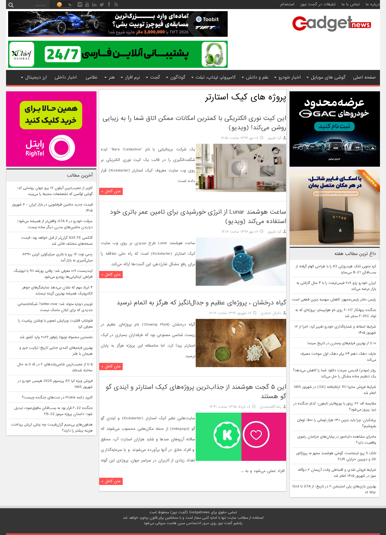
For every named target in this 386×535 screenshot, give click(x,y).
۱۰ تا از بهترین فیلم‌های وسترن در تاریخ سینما (342, 343)
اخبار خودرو (290, 77)
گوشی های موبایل (328, 77)
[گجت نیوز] (331, 33)
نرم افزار (132, 77)
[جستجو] (10, 4)
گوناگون (177, 77)
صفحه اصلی (364, 77)
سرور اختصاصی (197, 523)
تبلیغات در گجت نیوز (318, 4)
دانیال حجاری (271, 313)
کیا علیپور (274, 138)
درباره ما (373, 4)
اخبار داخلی (66, 77)
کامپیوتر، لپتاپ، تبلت (216, 77)
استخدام (287, 4)
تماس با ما (351, 4)
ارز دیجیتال (36, 77)
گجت (155, 77)
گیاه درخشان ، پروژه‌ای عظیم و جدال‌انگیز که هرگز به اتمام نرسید (201, 302)
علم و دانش (257, 77)
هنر (112, 77)
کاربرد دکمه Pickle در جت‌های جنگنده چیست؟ (57, 397)
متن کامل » (111, 191)
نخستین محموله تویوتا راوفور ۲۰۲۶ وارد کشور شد (56, 337)
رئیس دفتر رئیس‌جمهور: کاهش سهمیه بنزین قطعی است (334, 299)
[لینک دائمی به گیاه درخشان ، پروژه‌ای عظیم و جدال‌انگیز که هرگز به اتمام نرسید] (241, 366)
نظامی (91, 77)
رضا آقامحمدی (270, 407)
